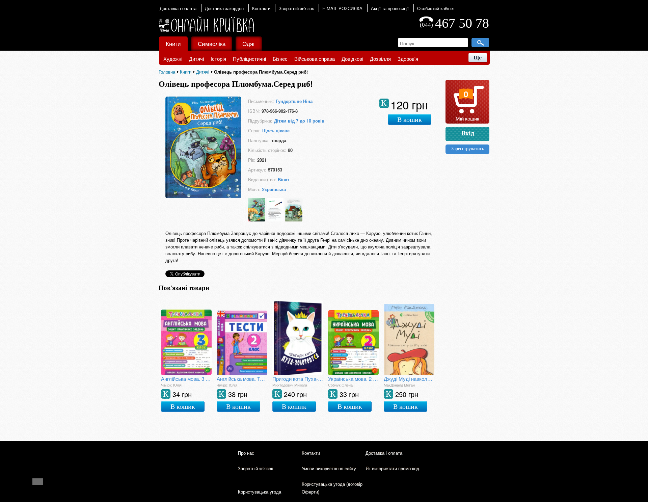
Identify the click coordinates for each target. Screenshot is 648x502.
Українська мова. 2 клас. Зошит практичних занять (353, 378)
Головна (167, 72)
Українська (274, 189)
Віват (283, 179)
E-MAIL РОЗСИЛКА (342, 8)
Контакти (261, 8)
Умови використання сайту (329, 468)
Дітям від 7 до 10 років (299, 120)
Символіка (211, 43)
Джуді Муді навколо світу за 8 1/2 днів (409, 378)
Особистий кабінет (436, 8)
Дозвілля (380, 58)
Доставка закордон (224, 8)
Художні (172, 58)
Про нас (246, 453)
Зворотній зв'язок (296, 8)
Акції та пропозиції (390, 8)
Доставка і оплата (178, 8)
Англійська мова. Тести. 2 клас (242, 378)
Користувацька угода (259, 491)
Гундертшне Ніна (294, 101)
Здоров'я (408, 58)
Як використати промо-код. (393, 468)
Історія (218, 58)
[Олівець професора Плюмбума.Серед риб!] (203, 196)
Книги (173, 43)
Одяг (248, 43)
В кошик (409, 119)
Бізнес (280, 58)
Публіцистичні (249, 58)
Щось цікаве (276, 130)
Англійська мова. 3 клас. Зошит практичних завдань (186, 378)
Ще (478, 57)
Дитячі (196, 58)
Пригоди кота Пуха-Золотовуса (297, 378)
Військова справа (314, 58)
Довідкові (352, 58)
